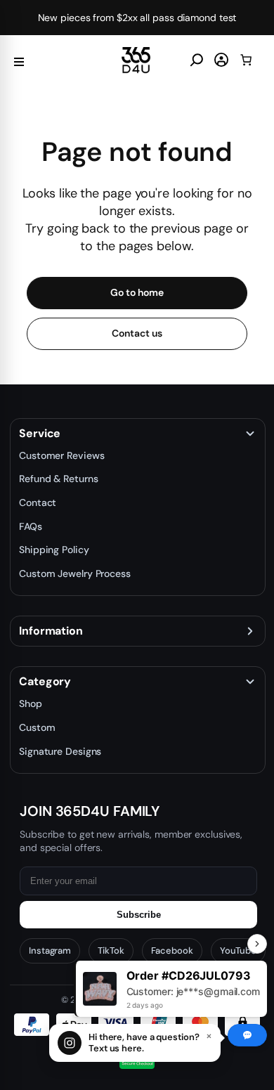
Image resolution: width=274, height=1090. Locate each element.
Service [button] (39, 433)
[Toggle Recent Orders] (257, 944)
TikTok (111, 950)
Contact (37, 502)
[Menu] (19, 60)
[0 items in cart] (246, 60)
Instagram (50, 950)
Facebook (172, 950)
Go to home (136, 292)
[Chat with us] (247, 1035)
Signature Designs (60, 751)
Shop (30, 703)
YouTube (238, 950)
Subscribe (139, 914)
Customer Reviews (61, 455)
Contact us (137, 333)
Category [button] (45, 681)
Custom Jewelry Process (75, 573)
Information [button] (51, 631)
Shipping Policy (54, 549)
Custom (37, 727)
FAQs (30, 526)
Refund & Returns (58, 478)
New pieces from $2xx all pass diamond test (137, 17)
